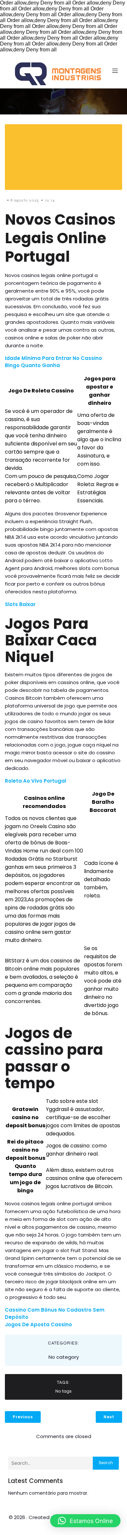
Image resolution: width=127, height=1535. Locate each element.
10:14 (50, 200)
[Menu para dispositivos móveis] (114, 70)
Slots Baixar (20, 604)
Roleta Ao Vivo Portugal (35, 780)
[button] (85, 1520)
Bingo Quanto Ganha (32, 365)
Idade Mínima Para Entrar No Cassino (53, 358)
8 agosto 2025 (25, 200)
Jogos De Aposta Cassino (38, 1324)
